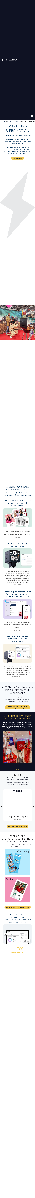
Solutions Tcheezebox (13, 121)
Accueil (4, 121)
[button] (16, 769)
